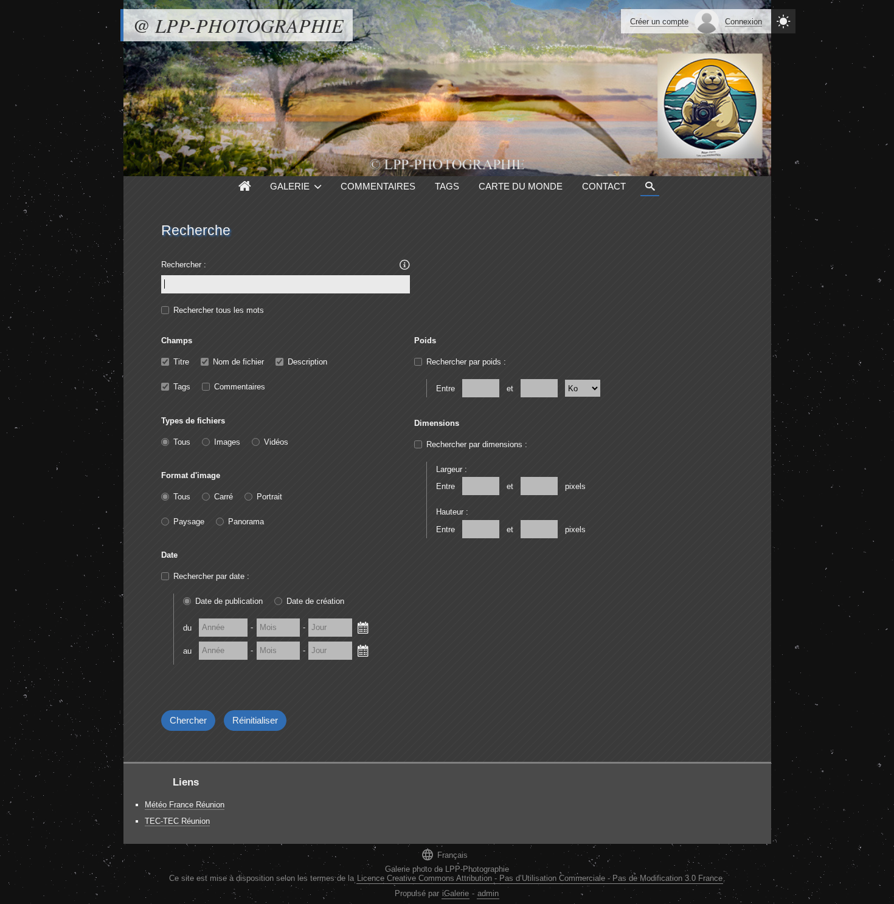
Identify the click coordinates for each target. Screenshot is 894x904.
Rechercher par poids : (466, 361)
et (510, 388)
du (187, 627)
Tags (447, 186)
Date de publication (229, 601)
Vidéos (276, 442)
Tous (181, 442)
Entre (445, 388)
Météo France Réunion (184, 804)
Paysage (188, 521)
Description (307, 361)
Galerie (290, 186)
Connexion (743, 21)
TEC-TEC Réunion (177, 821)
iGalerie (455, 893)
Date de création (315, 601)
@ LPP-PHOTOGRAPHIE (238, 25)
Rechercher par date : (211, 576)
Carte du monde (521, 186)
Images (227, 442)
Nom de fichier (238, 361)
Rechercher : (183, 264)
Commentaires (378, 186)
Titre (181, 361)
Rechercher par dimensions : (476, 444)
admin (488, 893)
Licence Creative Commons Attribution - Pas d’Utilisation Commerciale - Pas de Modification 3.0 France (539, 878)
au (187, 650)
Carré (223, 496)
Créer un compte (659, 21)
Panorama (246, 521)
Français (444, 854)
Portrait (269, 496)
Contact (604, 186)
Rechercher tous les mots (218, 310)
